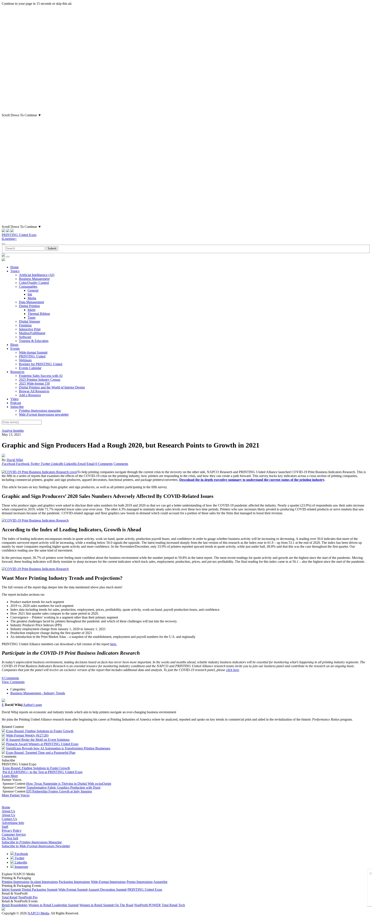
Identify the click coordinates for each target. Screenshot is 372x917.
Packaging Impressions (74, 882)
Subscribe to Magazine (32, 842)
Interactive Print (29, 329)
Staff (5, 826)
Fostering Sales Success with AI (40, 376)
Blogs (14, 345)
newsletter (44, 414)
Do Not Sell (10, 838)
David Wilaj (15, 460)
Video (14, 399)
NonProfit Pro (27, 897)
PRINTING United (32, 356)
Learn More (10, 776)
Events (15, 348)
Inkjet (31, 310)
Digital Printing (29, 306)
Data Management (31, 302)
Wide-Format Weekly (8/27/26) (27, 735)
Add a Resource (30, 395)
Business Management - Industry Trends (37, 693)
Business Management (34, 279)
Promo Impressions (140, 882)
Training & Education (33, 341)
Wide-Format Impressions (108, 882)
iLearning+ (9, 239)
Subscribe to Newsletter (36, 846)
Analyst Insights (13, 430)
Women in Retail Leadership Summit (53, 905)
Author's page (32, 705)
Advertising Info (13, 823)
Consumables (28, 286)
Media (32, 298)
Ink (30, 294)
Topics (14, 271)
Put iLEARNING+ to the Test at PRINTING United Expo (42, 772)
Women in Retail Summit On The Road (106, 905)
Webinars (25, 360)
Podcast (15, 403)
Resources (17, 372)
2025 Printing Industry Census (39, 379)
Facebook (21, 854)
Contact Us (9, 819)
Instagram (21, 867)
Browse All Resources (34, 391)
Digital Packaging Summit (39, 889)
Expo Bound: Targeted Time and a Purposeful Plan (40, 752)
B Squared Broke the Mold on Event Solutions (38, 739)
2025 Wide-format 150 (34, 383)
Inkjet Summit (11, 889)
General (33, 290)
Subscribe (17, 407)
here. (113, 644)
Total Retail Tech (173, 905)
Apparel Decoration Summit (107, 889)
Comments (120, 464)
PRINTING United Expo (19, 235)
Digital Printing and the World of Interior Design (52, 387)
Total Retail (9, 897)
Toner (32, 317)
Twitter (19, 858)
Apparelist (160, 882)
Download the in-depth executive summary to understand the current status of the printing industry (251, 480)
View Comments (13, 682)
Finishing (25, 325)
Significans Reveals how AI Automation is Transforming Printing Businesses (58, 748)
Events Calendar (30, 368)
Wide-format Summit (33, 352)
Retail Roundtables (15, 905)
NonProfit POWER (147, 905)
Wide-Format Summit (73, 889)
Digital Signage (29, 321)
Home (14, 267)
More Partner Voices (15, 795)
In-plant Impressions (44, 882)
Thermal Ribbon (39, 314)
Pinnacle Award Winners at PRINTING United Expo (42, 744)
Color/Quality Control (34, 282)
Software (25, 337)
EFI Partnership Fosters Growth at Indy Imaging (59, 791)
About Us (8, 811)
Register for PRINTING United (40, 364)
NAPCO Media (38, 913)
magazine (40, 410)
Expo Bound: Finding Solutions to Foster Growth (39, 731)
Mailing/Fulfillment (32, 333)
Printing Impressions (15, 882)
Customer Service (14, 834)
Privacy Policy (12, 830)
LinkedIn (20, 862)
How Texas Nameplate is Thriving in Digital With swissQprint (68, 783)
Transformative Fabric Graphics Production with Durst (63, 787)
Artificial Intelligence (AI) (36, 275)
